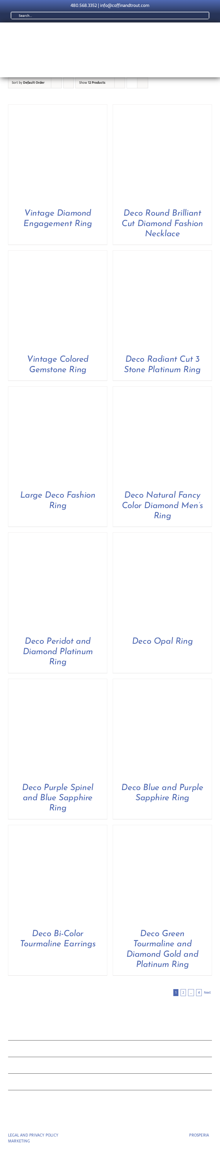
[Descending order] (68, 82)
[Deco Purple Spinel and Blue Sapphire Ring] (57, 683)
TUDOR (20, 1066)
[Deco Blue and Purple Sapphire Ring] (162, 683)
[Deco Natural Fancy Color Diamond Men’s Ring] (162, 390)
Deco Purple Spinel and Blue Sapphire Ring (57, 798)
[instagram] (120, 1120)
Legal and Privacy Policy (33, 1135)
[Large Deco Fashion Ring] (57, 390)
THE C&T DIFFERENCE (46, 1083)
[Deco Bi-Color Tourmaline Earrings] (57, 829)
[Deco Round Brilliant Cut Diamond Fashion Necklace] (162, 108)
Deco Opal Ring (162, 641)
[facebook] (100, 1120)
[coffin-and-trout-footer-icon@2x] (110, 1009)
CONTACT (25, 1099)
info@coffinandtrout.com (124, 5)
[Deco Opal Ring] (162, 536)
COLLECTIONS (33, 1033)
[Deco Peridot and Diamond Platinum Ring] (57, 536)
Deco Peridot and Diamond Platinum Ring (58, 651)
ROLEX (20, 1050)
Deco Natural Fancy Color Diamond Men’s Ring (162, 505)
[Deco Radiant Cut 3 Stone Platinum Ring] (162, 254)
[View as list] (142, 83)
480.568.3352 (84, 5)
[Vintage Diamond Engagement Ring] (57, 108)
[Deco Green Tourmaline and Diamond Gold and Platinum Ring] (162, 829)
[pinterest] (110, 1120)
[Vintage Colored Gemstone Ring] (57, 254)
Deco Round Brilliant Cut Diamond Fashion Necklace (162, 223)
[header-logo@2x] (84, 33)
